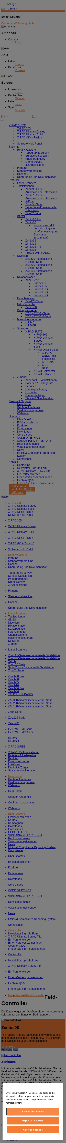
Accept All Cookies (33, 1111)
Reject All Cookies (32, 1120)
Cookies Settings (33, 1130)
